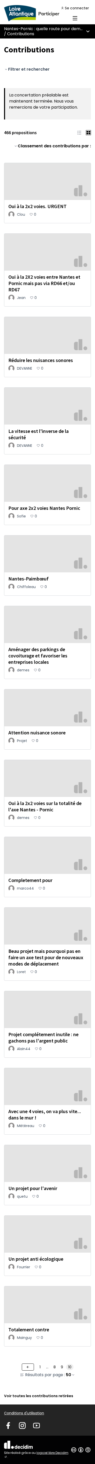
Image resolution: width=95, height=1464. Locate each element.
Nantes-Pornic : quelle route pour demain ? (46, 29)
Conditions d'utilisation (24, 1413)
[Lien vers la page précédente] (28, 1367)
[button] (79, 132)
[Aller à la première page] (36, 13)
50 (68, 1374)
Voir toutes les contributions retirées (38, 1396)
